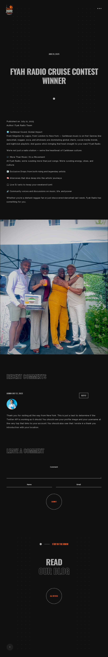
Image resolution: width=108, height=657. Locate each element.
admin (9, 393)
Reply (83, 395)
